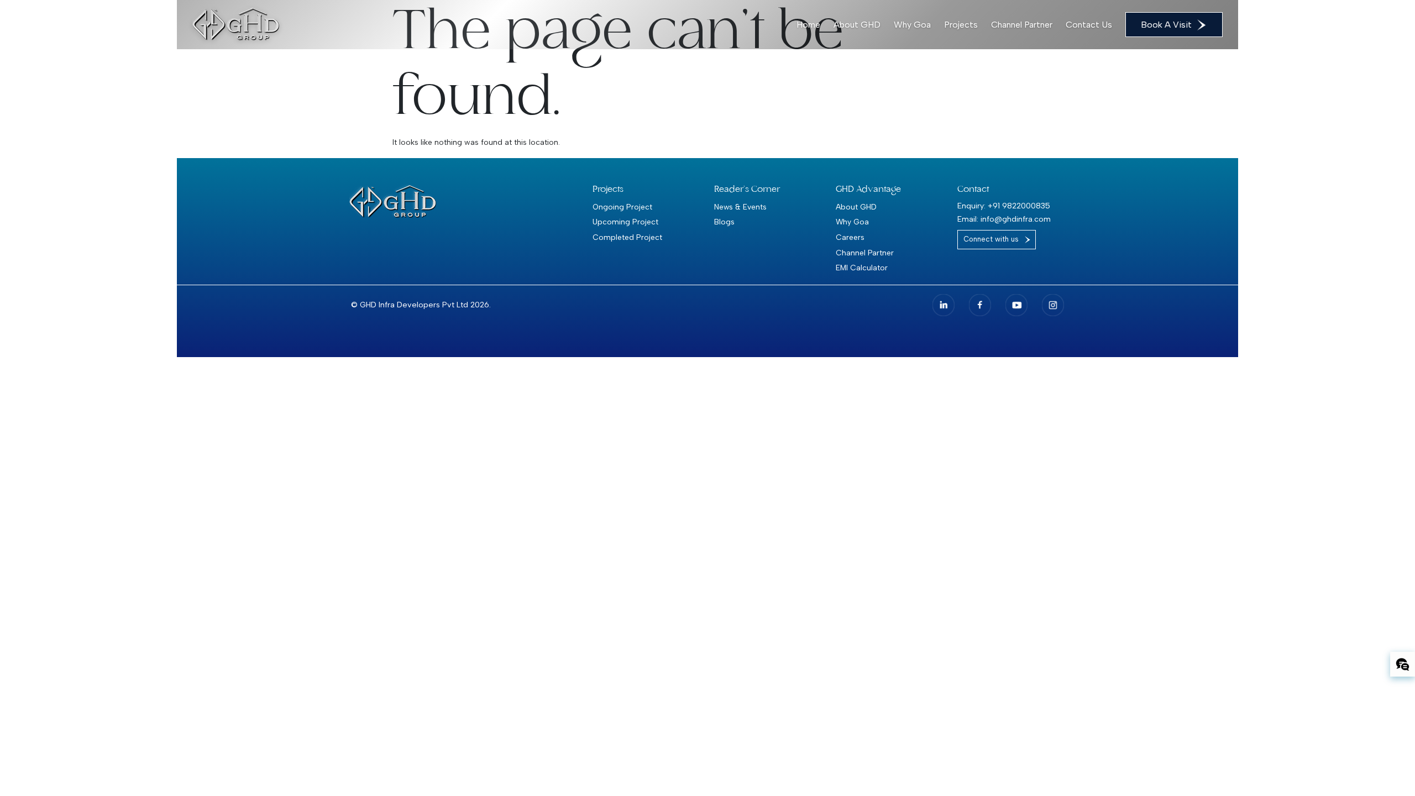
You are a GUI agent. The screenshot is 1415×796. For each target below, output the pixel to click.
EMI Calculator (862, 267)
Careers (850, 237)
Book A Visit (1166, 24)
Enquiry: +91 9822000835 (1003, 206)
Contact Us (1089, 24)
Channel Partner (1021, 24)
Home (808, 24)
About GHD (857, 24)
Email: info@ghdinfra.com (1004, 219)
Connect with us (991, 239)
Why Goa (912, 24)
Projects (961, 24)
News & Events (740, 206)
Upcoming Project (625, 221)
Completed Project (627, 237)
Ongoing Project (622, 206)
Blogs (724, 221)
